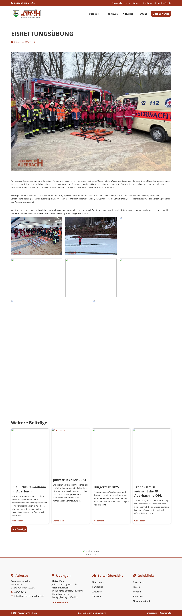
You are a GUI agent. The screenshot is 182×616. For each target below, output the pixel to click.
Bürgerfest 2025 (106, 487)
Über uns (94, 13)
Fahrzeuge (112, 13)
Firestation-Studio (162, 3)
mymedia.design (97, 612)
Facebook (147, 3)
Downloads (117, 3)
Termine (142, 13)
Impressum (152, 613)
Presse (127, 3)
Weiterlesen (17, 520)
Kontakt (136, 3)
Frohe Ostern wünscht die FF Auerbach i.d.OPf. (148, 491)
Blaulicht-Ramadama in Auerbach (29, 489)
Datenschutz (165, 613)
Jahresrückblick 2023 (69, 480)
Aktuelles (128, 13)
